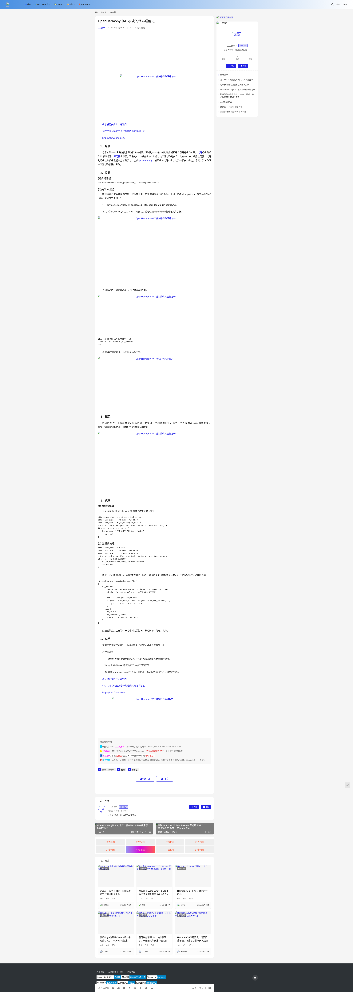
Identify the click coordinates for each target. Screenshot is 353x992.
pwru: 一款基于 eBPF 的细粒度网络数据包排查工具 (115, 892)
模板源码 (84, 4)
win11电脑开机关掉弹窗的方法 (233, 112)
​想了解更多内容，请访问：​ (115, 124)
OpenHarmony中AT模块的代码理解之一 (237, 89)
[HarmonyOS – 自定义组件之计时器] (193, 876)
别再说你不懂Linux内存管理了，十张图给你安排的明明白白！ (153, 939)
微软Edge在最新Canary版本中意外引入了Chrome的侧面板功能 (115, 939)
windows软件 (43, 4)
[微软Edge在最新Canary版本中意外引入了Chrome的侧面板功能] (116, 922)
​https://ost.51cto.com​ (113, 137)
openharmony (145, 160)
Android (59, 4)
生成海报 (105, 988)
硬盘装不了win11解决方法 (231, 107)
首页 (29, 4)
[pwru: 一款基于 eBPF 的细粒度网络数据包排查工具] (116, 876)
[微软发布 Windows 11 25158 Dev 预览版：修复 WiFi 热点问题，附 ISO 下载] (154, 876)
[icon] (255, 978)
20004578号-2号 (137, 977)
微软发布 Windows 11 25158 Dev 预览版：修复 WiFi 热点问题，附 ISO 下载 (154, 893)
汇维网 (117, 977)
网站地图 (131, 971)
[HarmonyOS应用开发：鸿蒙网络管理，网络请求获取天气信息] (193, 922)
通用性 (117, 156)
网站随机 (141, 27)
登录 (338, 4)
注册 (345, 4)
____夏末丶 (102, 27)
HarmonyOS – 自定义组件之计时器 (192, 892)
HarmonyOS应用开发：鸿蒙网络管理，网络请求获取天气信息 (192, 939)
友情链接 (112, 971)
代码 (200, 152)
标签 (122, 971)
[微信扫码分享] (113, 988)
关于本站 (100, 971)
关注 (195, 807)
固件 (71, 4)
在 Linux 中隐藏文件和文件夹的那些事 (236, 79)
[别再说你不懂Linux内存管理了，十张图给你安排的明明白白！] (154, 922)
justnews (161, 977)
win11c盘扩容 (226, 102)
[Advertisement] (154, 52)
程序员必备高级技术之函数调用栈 (234, 84)
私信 (207, 807)
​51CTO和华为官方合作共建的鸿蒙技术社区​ (123, 131)
